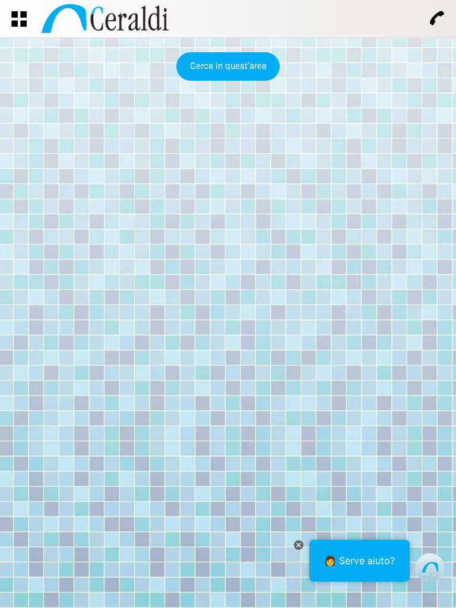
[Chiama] (437, 19)
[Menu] (19, 19)
